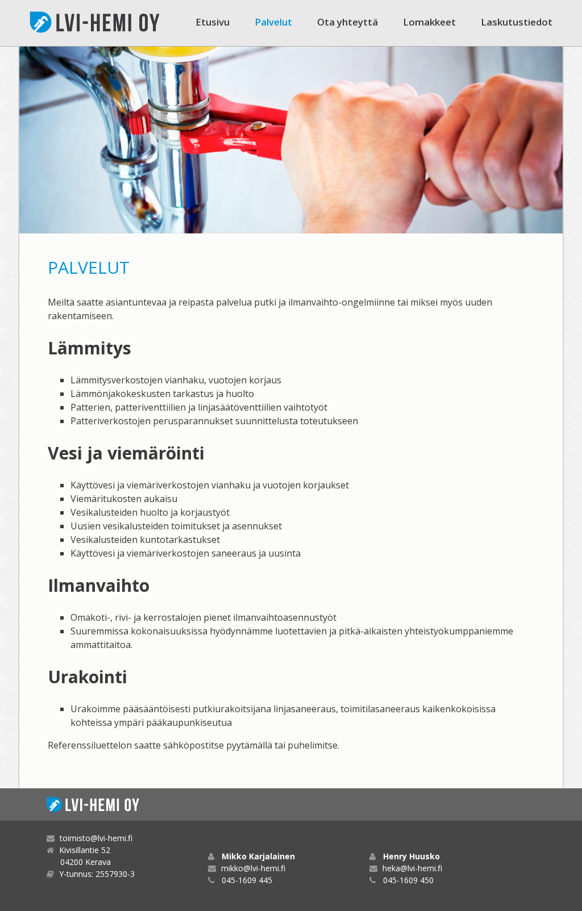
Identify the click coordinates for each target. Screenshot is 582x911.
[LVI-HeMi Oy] (95, 22)
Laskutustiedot (516, 21)
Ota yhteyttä (347, 21)
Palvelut (273, 21)
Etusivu (213, 21)
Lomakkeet (429, 21)
